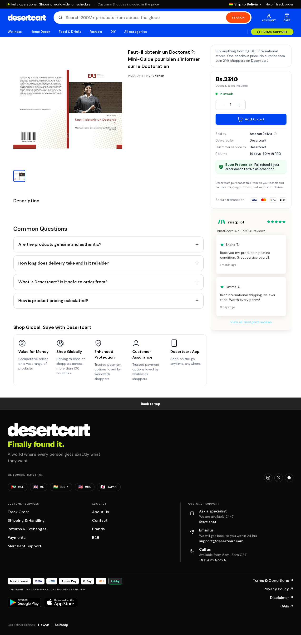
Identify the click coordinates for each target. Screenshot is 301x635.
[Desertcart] (27, 17)
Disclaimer (281, 597)
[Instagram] (268, 478)
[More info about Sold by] (275, 134)
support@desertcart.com (221, 541)
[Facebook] (289, 478)
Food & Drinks (70, 32)
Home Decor (40, 32)
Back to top (150, 404)
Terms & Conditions (273, 580)
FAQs (286, 606)
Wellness (15, 32)
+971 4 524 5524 (212, 560)
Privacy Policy (278, 589)
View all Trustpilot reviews (251, 322)
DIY (113, 32)
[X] (278, 478)
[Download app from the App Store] (60, 602)
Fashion (96, 32)
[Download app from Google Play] (24, 602)
